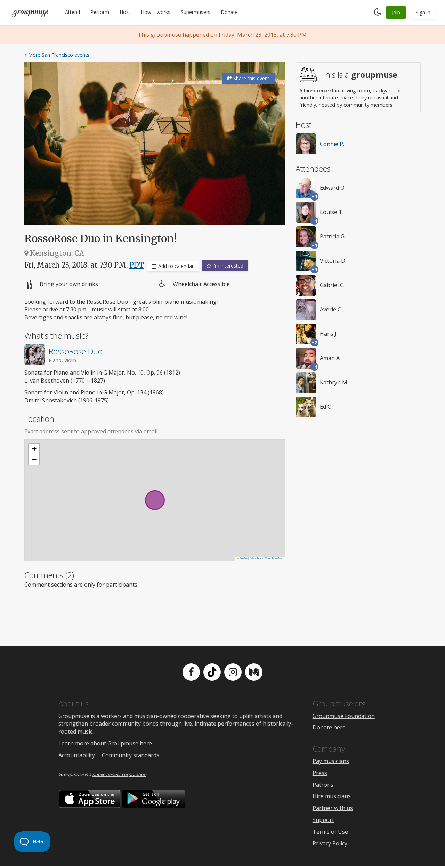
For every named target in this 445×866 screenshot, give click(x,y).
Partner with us (333, 808)
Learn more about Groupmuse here (105, 743)
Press (320, 773)
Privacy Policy (330, 843)
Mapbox (256, 558)
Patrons (323, 785)
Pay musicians (331, 761)
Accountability (76, 755)
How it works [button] (155, 12)
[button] (34, 449)
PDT (136, 265)
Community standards (130, 755)
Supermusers (195, 12)
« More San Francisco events (56, 54)
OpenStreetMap (274, 558)
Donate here (329, 727)
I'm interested (227, 265)
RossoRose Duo (76, 351)
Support (323, 820)
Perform (99, 12)
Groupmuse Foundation (344, 716)
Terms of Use (330, 831)
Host (125, 12)
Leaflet (243, 558)
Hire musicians (332, 796)
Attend (72, 12)
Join (396, 12)
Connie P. (332, 144)
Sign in (423, 12)
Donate (229, 12)
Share (250, 78)
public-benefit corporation (119, 774)
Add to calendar (175, 266)
